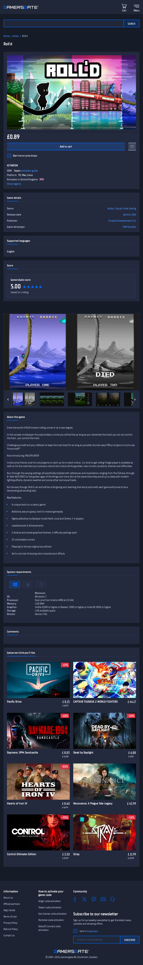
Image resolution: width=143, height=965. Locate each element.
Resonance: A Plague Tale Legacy (92, 803)
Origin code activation (49, 901)
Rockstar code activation (51, 920)
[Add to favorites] (132, 146)
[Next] (135, 399)
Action (16, 36)
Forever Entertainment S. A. (122, 220)
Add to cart (66, 146)
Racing (132, 208)
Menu (137, 10)
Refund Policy (10, 929)
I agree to (88, 931)
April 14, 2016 (129, 214)
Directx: (11, 614)
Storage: (11, 610)
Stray (76, 854)
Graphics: (12, 607)
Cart (124, 10)
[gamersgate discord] (103, 899)
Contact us (9, 935)
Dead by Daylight (83, 752)
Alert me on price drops (25, 155)
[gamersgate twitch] (93, 899)
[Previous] (8, 399)
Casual (118, 208)
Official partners (11, 904)
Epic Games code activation (52, 913)
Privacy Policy (10, 923)
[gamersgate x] (84, 899)
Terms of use (10, 916)
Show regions (14, 184)
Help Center (9, 910)
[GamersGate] (71, 953)
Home (6, 36)
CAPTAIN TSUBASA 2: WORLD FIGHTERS (95, 702)
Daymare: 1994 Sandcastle (22, 752)
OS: (8, 596)
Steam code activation (49, 907)
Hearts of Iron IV (17, 803)
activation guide (29, 170)
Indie (125, 208)
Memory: (12, 603)
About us (8, 897)
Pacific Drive (14, 702)
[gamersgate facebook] (75, 899)
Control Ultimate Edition (21, 854)
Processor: (13, 600)
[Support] (112, 899)
